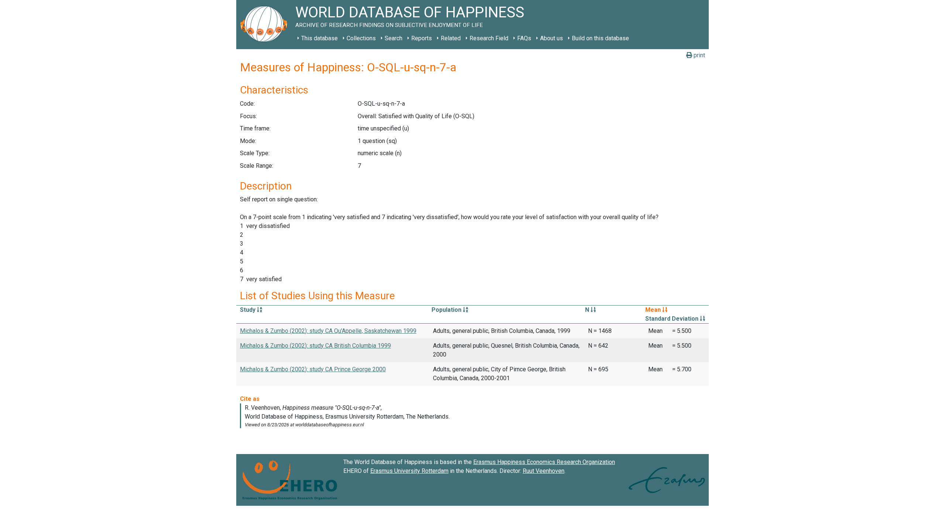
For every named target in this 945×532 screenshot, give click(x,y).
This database (319, 38)
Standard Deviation (672, 318)
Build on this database (600, 38)
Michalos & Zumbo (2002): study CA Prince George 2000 (313, 369)
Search (393, 38)
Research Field (489, 38)
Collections (361, 38)
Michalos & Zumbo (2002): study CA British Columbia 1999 (315, 345)
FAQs (524, 38)
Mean (653, 309)
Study (248, 309)
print (698, 55)
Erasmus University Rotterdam (409, 470)
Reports (421, 38)
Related (451, 38)
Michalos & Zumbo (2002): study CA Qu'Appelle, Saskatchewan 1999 (328, 330)
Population (447, 309)
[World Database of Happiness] (265, 24)
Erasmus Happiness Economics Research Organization (544, 462)
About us (551, 38)
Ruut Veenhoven (543, 470)
